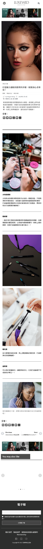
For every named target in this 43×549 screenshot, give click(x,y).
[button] (4, 3)
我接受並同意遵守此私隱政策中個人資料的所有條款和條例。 (20, 518)
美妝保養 (5, 84)
